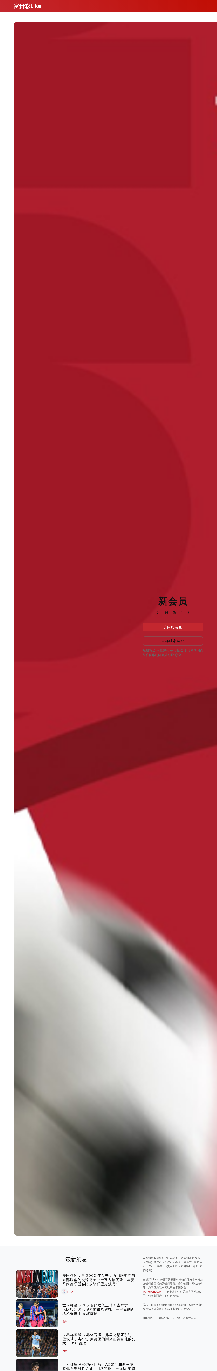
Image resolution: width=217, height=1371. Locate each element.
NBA (70, 1292)
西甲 (65, 1321)
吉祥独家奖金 (173, 641)
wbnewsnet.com (153, 1291)
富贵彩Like (27, 5)
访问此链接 (173, 627)
